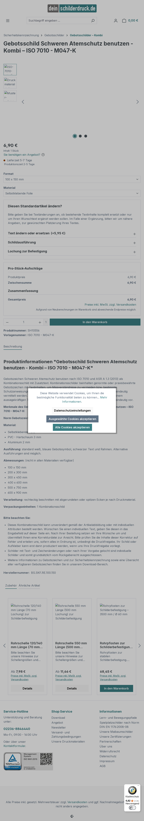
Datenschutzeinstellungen (72, 410)
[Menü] (138, 786)
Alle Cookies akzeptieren (72, 427)
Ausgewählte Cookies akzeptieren (72, 419)
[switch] (132, 808)
